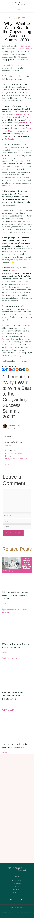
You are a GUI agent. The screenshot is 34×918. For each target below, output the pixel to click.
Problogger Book (22, 48)
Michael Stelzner (22, 59)
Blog (17, 886)
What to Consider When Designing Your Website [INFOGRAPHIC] (13, 695)
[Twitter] (13, 369)
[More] (27, 369)
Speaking (17, 883)
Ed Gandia (9, 139)
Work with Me (17, 880)
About (17, 877)
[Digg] (23, 369)
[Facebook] (3, 369)
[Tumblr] (20, 369)
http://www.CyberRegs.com (16, 458)
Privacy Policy (23, 912)
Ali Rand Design (18, 907)
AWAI (23, 147)
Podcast (17, 890)
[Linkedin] (6, 369)
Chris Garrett (25, 46)
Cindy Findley (14, 425)
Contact (17, 893)
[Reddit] (17, 369)
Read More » (5, 604)
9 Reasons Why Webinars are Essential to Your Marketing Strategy (15, 595)
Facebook (6, 339)
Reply (7, 464)
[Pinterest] (10, 369)
